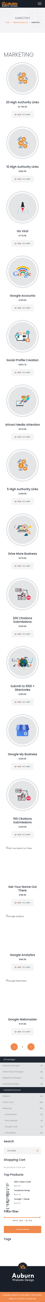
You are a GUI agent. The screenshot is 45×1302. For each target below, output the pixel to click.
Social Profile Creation (22, 360)
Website (6, 1096)
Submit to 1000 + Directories (23, 688)
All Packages (9, 1059)
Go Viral (22, 231)
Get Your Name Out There (22, 888)
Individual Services (20, 22)
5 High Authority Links (22, 489)
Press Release (11, 1120)
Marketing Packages (11, 1077)
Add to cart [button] (24, 115)
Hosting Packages (10, 1084)
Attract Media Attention (22, 425)
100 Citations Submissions (22, 820)
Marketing (7, 1108)
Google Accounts (22, 295)
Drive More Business (22, 554)
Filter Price (22, 1229)
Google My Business (22, 754)
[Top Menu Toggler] (39, 3)
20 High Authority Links (22, 102)
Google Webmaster (22, 1019)
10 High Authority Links (22, 167)
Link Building (10, 1132)
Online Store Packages (12, 1071)
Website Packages (11, 1065)
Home (8, 22)
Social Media (11, 1114)
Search (37, 1150)
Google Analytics (22, 955)
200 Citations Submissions (22, 620)
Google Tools (11, 1126)
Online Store (8, 1102)
